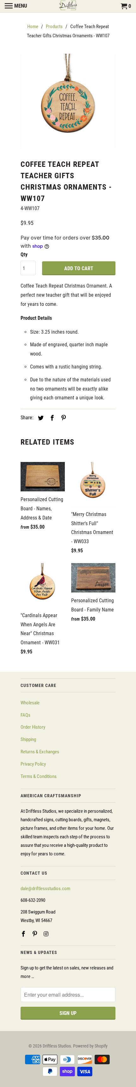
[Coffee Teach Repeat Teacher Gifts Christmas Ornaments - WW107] (68, 101)
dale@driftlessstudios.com (45, 888)
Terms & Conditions (39, 776)
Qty (24, 255)
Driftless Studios (57, 1045)
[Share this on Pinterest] (63, 418)
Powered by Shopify (90, 1045)
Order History (33, 727)
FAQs (25, 715)
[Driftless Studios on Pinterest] (35, 934)
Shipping (28, 739)
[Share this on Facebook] (51, 418)
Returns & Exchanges (40, 752)
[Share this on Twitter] (40, 418)
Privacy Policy (33, 764)
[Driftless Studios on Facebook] (24, 934)
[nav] (16, 6)
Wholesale (30, 703)
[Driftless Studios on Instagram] (46, 934)
